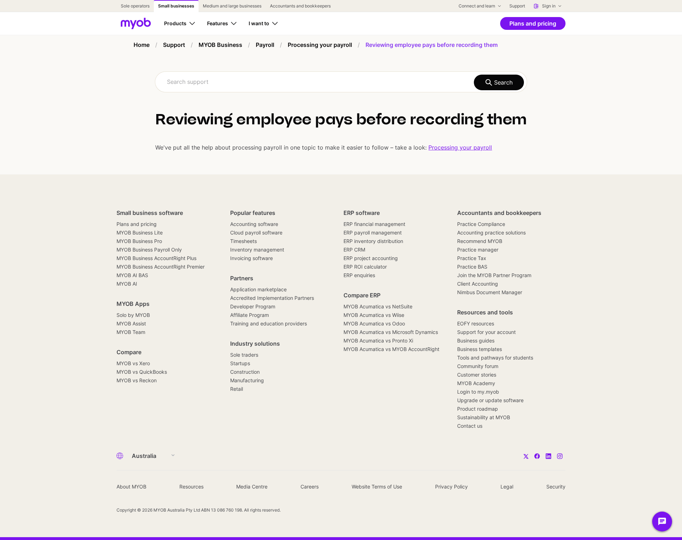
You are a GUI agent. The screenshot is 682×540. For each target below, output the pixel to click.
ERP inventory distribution (373, 241)
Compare (129, 352)
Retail (236, 389)
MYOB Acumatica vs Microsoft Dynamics (390, 332)
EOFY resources (475, 323)
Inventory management (257, 250)
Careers (310, 487)
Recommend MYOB (479, 241)
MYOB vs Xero (133, 363)
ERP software (361, 212)
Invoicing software (251, 258)
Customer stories (476, 375)
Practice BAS (472, 267)
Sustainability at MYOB (483, 417)
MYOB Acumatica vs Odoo (374, 323)
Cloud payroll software (256, 233)
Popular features (252, 212)
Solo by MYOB (133, 315)
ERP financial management (374, 224)
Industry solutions (255, 343)
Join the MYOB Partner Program (494, 275)
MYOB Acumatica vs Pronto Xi (378, 341)
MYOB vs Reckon (137, 380)
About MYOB (131, 487)
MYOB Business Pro (139, 241)
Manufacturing (247, 380)
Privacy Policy (451, 487)
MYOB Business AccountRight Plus (156, 258)
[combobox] (340, 82)
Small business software (150, 212)
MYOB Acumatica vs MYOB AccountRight (391, 349)
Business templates (479, 349)
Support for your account (486, 332)
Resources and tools (485, 312)
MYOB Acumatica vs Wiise (373, 315)
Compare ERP (361, 295)
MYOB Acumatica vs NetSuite (377, 306)
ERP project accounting (370, 258)
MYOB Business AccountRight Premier (161, 267)
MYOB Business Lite (140, 233)
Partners (241, 278)
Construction (245, 372)
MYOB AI (127, 284)
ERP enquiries (359, 275)
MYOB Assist (131, 323)
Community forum (477, 366)
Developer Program (252, 306)
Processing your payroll (460, 147)
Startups (240, 363)
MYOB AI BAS (132, 275)
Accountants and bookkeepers (499, 212)
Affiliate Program (249, 315)
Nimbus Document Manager (489, 292)
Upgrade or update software (490, 400)
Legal (506, 487)
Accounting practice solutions (491, 233)
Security (555, 487)
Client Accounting (477, 284)
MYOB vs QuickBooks (142, 372)
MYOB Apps (133, 303)
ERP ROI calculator (365, 267)
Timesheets (243, 241)
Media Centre (251, 487)
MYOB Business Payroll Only (149, 250)
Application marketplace (258, 289)
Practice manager (477, 250)
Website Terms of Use (377, 487)
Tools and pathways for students (495, 358)
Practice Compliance (481, 224)
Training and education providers (268, 323)
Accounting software (254, 224)
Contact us (469, 426)
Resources (191, 487)
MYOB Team (131, 332)
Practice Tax (471, 258)
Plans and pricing (137, 224)
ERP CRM (354, 250)
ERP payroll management (372, 233)
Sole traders (244, 355)
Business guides (475, 341)
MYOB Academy (476, 383)
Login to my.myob (478, 392)
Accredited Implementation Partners (272, 298)
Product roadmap (477, 409)
